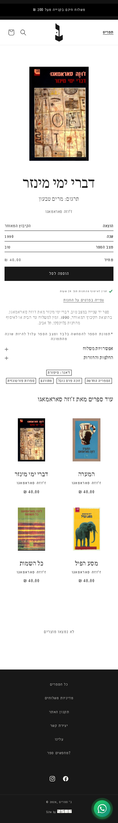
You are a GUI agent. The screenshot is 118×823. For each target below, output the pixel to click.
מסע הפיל (86, 564)
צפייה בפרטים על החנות (83, 300)
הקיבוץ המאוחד (18, 226)
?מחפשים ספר (59, 753)
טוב (8, 247)
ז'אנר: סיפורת (59, 372)
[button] (108, 32)
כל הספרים (59, 684)
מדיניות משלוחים (59, 698)
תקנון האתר (59, 712)
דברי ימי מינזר (31, 474)
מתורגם (46, 380)
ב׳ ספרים (65, 802)
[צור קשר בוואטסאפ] (102, 808)
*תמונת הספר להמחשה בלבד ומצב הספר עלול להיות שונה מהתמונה (59, 336)
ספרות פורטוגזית (21, 380)
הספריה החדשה (98, 380)
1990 (9, 236)
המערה (86, 474)
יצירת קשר (59, 725)
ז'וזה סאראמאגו (58, 211)
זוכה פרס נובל (69, 380)
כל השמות (32, 564)
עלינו (59, 739)
